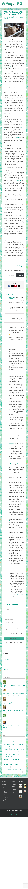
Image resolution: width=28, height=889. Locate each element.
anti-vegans (6, 739)
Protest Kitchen (7, 660)
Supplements (16, 764)
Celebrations (14, 744)
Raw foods (17, 762)
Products (6, 762)
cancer (20, 741)
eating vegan (9, 59)
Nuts (10, 759)
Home (4, 781)
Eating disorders (20, 749)
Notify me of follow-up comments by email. (12, 630)
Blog (4, 788)
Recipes (22, 762)
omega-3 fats (17, 137)
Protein (11, 762)
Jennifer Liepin (11, 443)
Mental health (7, 757)
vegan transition (16, 17)
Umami (12, 767)
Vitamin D (6, 772)
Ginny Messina (7, 16)
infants (5, 754)
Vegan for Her (7, 669)
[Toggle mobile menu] (25, 2)
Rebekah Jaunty (12, 297)
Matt (9, 325)
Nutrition (5, 17)
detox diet (12, 749)
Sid (9, 374)
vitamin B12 (21, 769)
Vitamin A (15, 769)
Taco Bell (16, 174)
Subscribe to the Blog (14, 791)
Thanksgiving (6, 767)
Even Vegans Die (8, 663)
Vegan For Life (7, 657)
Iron (9, 754)
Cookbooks (16, 747)
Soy (11, 764)
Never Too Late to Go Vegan (10, 666)
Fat (21, 16)
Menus (12, 757)
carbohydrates (7, 744)
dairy (21, 747)
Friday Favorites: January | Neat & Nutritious (15, 463)
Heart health (20, 752)
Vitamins (21, 17)
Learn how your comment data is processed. (14, 644)
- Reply (11, 298)
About (4, 784)
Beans (12, 739)
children (21, 744)
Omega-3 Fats (10, 17)
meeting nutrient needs (10, 203)
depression (6, 749)
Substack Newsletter (14, 785)
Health (14, 752)
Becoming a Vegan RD (5, 798)
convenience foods (8, 747)
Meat (19, 754)
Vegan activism (19, 767)
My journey (18, 757)
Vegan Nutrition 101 (5, 792)
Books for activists (8, 741)
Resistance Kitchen (8, 718)
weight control (18, 772)
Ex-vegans (6, 752)
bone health (17, 739)
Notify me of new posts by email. (13, 634)
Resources (6, 764)
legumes (14, 754)
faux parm (19, 180)
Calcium (15, 741)
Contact (13, 781)
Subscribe (20, 275)
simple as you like (8, 67)
